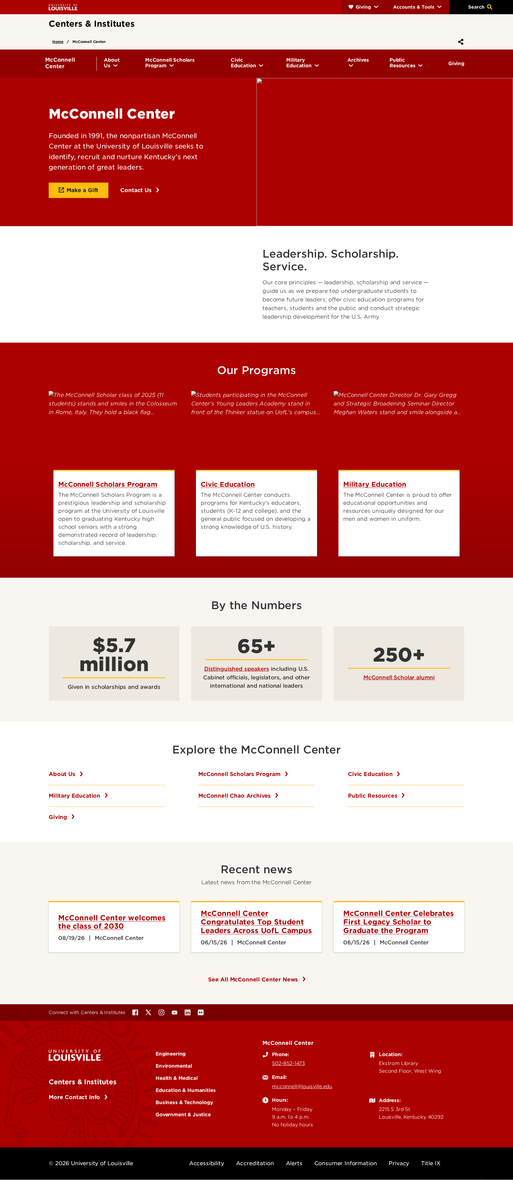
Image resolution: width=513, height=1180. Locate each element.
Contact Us (136, 190)
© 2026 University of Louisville (91, 1163)
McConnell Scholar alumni (399, 677)
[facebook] (135, 1012)
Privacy (399, 1163)
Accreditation (255, 1163)
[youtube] (175, 1012)
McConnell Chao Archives (235, 796)
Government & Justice (183, 1114)
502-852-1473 (288, 1063)
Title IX (431, 1163)
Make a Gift (82, 190)
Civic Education (371, 774)
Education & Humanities (186, 1090)
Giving (59, 817)
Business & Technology (184, 1102)
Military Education (75, 796)
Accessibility (206, 1163)
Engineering (171, 1054)
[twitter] (148, 1012)
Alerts (294, 1163)
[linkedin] (188, 1012)
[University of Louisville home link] (63, 7)
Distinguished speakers (236, 669)
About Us (63, 774)
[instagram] (161, 1012)
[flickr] (201, 1012)
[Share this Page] (459, 42)
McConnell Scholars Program (240, 774)
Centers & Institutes (83, 1082)
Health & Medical (176, 1078)
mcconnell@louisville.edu (302, 1086)
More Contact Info (75, 1097)
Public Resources (373, 796)
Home (57, 41)
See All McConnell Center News (254, 979)
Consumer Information (345, 1163)
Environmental (174, 1066)
